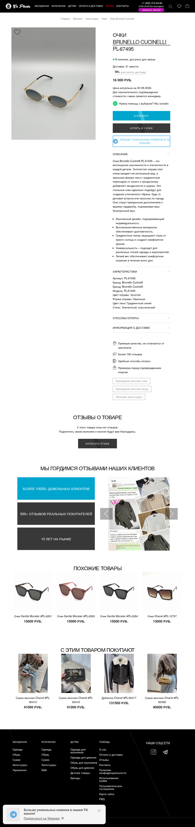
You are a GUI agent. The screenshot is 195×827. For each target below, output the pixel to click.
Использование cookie (108, 779)
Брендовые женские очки (131, 381)
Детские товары (80, 772)
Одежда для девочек (83, 757)
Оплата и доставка (111, 754)
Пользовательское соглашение (110, 787)
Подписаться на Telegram (42, 818)
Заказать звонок (151, 10)
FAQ (102, 799)
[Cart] (187, 6)
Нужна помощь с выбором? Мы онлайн (143, 103)
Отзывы (104, 759)
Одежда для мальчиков (78, 751)
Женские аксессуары (129, 397)
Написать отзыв (97, 443)
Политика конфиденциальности (112, 771)
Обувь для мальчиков (83, 762)
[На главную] (18, 6)
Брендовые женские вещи (132, 389)
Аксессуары (20, 764)
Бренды (75, 778)
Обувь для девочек (82, 767)
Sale (44, 770)
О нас (102, 749)
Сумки (16, 759)
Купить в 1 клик (141, 128)
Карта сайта (106, 794)
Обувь (16, 754)
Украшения (19, 770)
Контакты (105, 764)
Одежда (17, 749)
